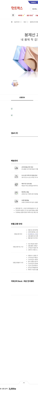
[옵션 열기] (24, 382)
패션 (25, 22)
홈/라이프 (17, 22)
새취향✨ (21, 15)
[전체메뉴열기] (13, 15)
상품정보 (22, 97)
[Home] (12, 22)
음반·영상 (30, 15)
